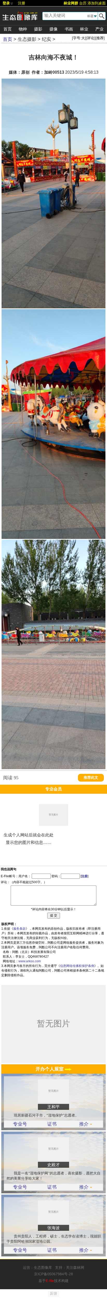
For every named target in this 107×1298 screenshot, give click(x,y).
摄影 (38, 29)
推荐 (100, 38)
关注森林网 (75, 1267)
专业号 (20, 1124)
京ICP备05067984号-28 (53, 1274)
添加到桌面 (97, 3)
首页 (7, 29)
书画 (69, 29)
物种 (23, 29)
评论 (90, 38)
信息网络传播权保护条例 (77, 966)
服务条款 (19, 928)
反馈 (53, 1293)
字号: (79, 38)
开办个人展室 (50, 1069)
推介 (84, 1124)
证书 (52, 1124)
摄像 (53, 29)
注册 (21, 3)
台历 (82, 3)
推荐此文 (91, 778)
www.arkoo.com (29, 961)
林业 (84, 29)
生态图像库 (43, 1267)
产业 (99, 29)
